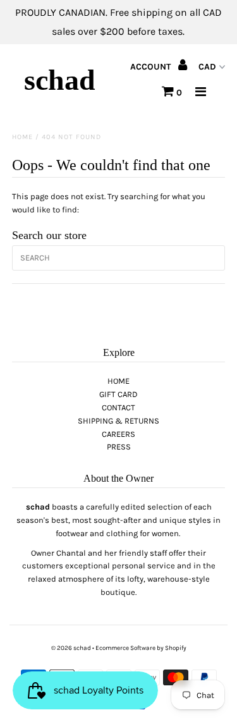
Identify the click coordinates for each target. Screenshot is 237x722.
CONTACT (118, 407)
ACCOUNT (151, 66)
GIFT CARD (118, 394)
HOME (118, 381)
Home (22, 137)
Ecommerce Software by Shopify (140, 648)
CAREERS (118, 434)
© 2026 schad (71, 648)
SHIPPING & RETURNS (118, 420)
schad (59, 80)
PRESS (119, 446)
